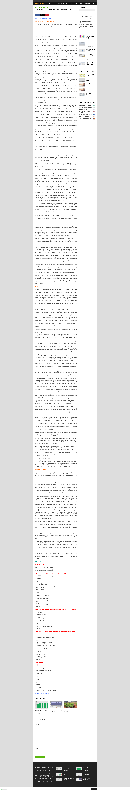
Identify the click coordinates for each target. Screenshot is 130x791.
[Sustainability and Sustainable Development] (59, 778)
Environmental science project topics (42, 7)
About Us (46, 0)
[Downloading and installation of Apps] (82, 84)
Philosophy (71, 3)
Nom (36, 739)
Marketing (79, 765)
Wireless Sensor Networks (89, 79)
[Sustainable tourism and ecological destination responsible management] (82, 35)
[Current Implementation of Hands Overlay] (82, 74)
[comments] (89, 32)
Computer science (78, 3)
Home (50, 3)
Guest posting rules (59, 0)
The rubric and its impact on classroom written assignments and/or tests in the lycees (86, 21)
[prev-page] (80, 98)
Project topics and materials (41, 12)
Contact (42, 0)
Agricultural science (88, 3)
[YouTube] (89, 0)
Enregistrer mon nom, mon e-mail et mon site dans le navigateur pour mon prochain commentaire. (55, 753)
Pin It (48, 14)
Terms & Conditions (51, 0)
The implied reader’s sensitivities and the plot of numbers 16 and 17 (90, 56)
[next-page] (81, 98)
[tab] (81, 32)
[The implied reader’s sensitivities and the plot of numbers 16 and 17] (82, 54)
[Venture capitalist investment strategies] (59, 773)
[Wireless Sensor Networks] (82, 79)
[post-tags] (93, 32)
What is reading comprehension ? (85, 24)
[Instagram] (93, 0)
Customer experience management (87, 779)
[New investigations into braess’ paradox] (82, 49)
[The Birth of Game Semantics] (82, 88)
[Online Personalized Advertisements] (79, 773)
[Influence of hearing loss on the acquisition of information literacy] (82, 62)
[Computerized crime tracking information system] (82, 42)
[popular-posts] (81, 32)
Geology (54, 3)
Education (60, 3)
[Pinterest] (91, 0)
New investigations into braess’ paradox (90, 50)
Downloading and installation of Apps (89, 84)
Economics (65, 3)
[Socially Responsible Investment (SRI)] (59, 767)
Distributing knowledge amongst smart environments (56, 710)
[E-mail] (94, 0)
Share (38, 14)
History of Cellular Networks (89, 94)
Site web (36, 748)
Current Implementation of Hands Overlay (90, 75)
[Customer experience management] (79, 778)
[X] (90, 0)
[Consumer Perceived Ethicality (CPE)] (79, 767)
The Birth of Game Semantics (89, 89)
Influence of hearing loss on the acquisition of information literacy (90, 63)
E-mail (36, 743)
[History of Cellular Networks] (82, 93)
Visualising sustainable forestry (70, 710)
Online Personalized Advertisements (86, 774)
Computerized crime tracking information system (89, 44)
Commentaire (38, 724)
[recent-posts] (85, 32)
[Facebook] (87, 0)
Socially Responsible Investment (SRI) (66, 768)
